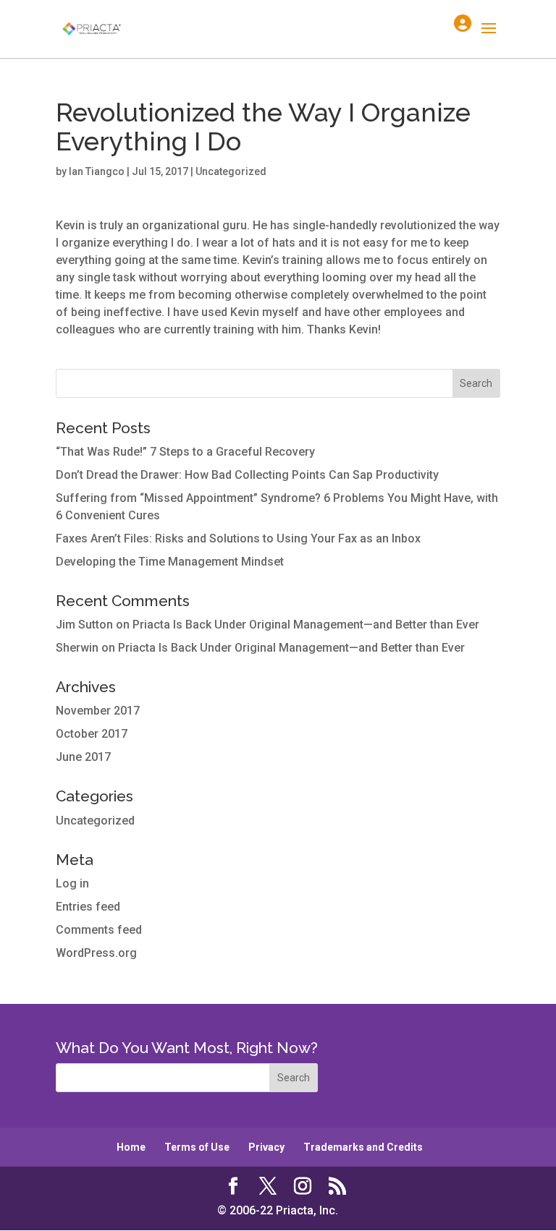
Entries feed (88, 906)
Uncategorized (95, 820)
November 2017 (98, 710)
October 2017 (91, 734)
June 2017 (83, 757)
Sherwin (77, 648)
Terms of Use (196, 1147)
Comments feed (99, 930)
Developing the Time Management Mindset (170, 561)
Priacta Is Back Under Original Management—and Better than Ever (305, 624)
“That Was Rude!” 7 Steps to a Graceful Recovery (185, 452)
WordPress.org (96, 953)
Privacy (266, 1147)
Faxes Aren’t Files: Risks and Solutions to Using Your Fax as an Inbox (238, 538)
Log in (72, 883)
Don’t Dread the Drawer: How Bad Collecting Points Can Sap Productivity (247, 475)
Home (131, 1147)
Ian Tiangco (97, 171)
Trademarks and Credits (363, 1147)
